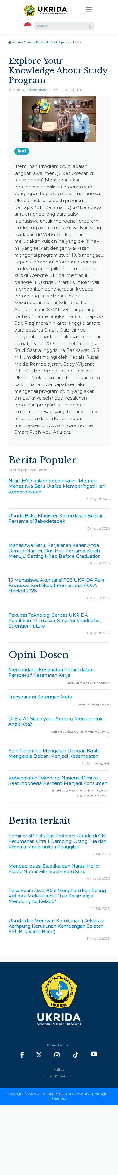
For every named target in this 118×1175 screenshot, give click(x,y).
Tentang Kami (33, 42)
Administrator (37, 90)
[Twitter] (38, 1055)
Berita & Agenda (57, 42)
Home (16, 42)
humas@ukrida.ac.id (59, 1076)
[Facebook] (22, 1055)
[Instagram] (57, 1055)
